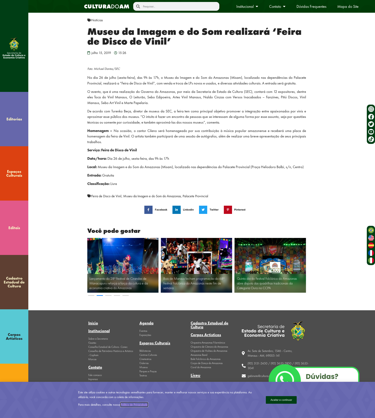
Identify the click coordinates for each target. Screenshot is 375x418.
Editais (14, 227)
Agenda (146, 323)
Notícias (97, 20)
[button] (91, 295)
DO (106, 6)
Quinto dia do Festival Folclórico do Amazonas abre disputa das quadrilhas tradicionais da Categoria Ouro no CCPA (267, 283)
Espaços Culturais (14, 173)
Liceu (195, 375)
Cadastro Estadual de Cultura (14, 282)
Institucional (245, 6)
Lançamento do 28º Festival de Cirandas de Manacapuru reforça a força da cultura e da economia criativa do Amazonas (118, 283)
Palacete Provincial (195, 196)
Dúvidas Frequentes (311, 6)
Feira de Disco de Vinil (106, 196)
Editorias (14, 119)
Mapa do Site (348, 6)
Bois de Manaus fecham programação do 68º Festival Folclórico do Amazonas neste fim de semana (193, 283)
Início (93, 323)
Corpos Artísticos (14, 336)
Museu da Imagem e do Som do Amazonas (152, 196)
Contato (275, 6)
